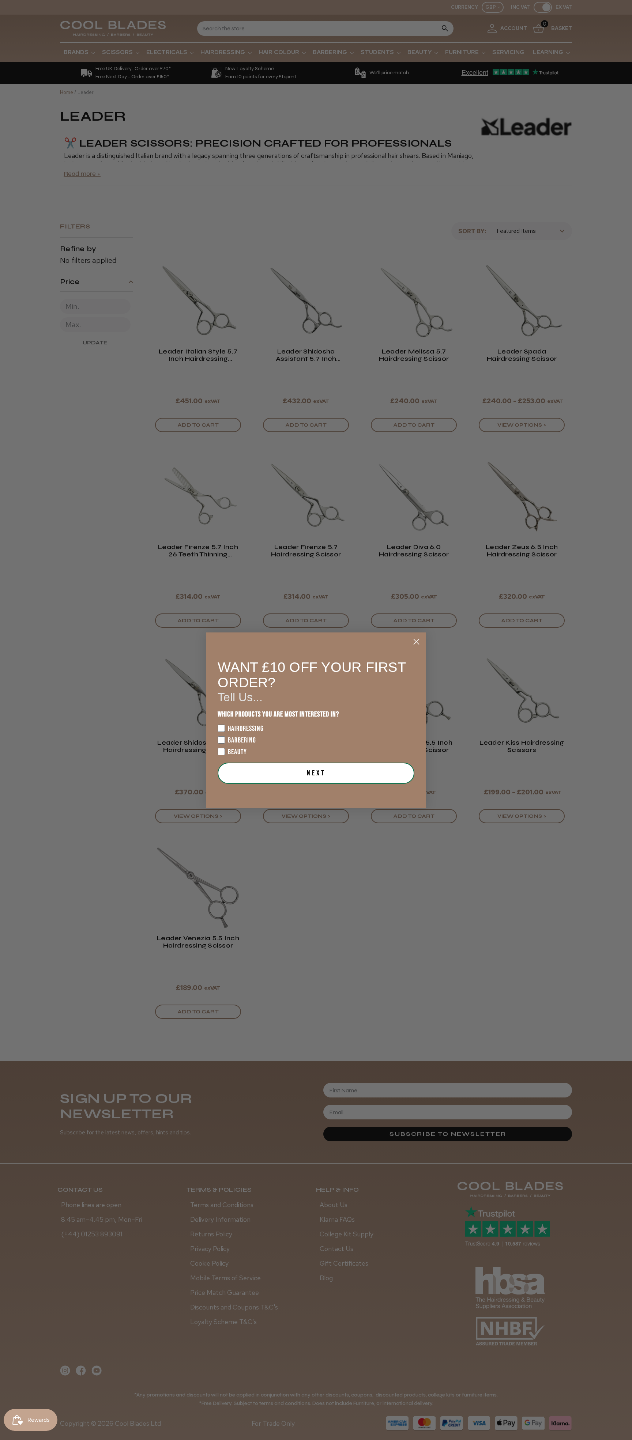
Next (316, 773)
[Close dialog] (416, 641)
